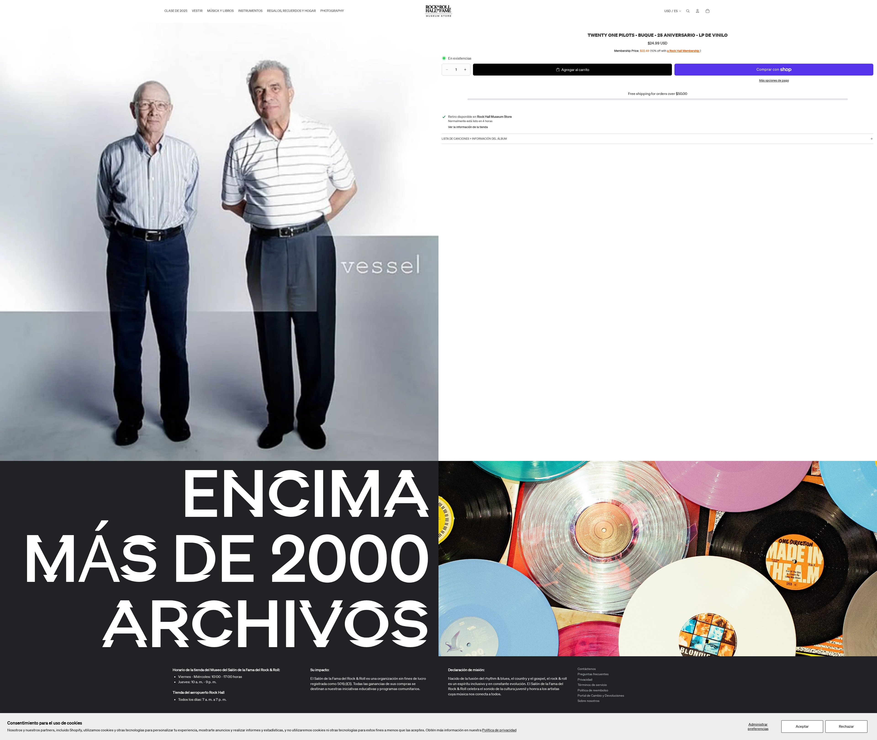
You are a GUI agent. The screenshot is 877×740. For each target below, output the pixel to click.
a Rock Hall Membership (683, 51)
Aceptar (802, 726)
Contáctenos (587, 669)
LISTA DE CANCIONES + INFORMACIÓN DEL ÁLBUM (474, 139)
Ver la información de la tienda (468, 127)
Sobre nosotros (589, 701)
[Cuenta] (697, 11)
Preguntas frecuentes (593, 674)
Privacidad (585, 679)
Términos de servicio (592, 685)
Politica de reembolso (593, 690)
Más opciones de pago (774, 80)
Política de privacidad (499, 730)
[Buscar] (688, 11)
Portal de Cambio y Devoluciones (601, 695)
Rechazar (846, 726)
